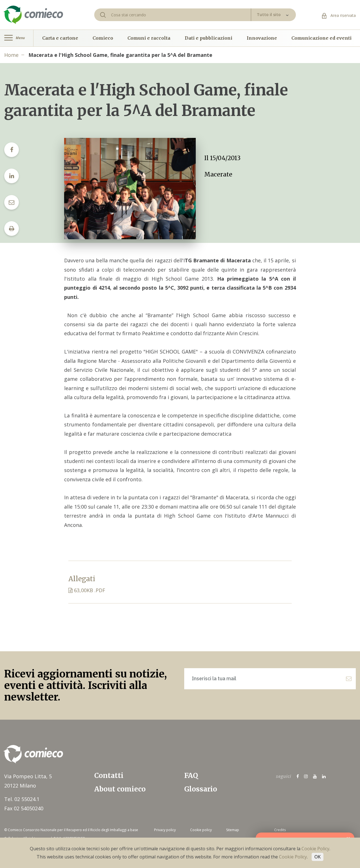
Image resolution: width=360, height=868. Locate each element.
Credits (280, 829)
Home (11, 55)
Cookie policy (201, 829)
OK (317, 857)
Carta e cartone (60, 38)
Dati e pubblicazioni (208, 38)
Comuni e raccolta (148, 38)
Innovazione (262, 38)
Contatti (108, 775)
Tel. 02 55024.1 (21, 799)
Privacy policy (165, 829)
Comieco (103, 38)
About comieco (120, 789)
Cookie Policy (315, 848)
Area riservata (342, 15)
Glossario (200, 789)
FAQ (191, 775)
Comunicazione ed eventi (321, 38)
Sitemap (232, 829)
